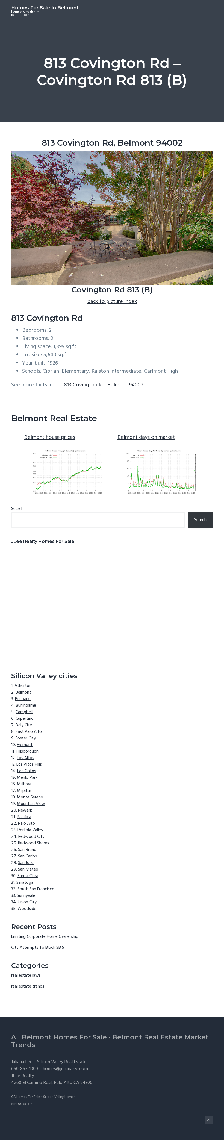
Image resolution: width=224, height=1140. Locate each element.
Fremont (25, 744)
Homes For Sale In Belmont (44, 7)
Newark (25, 810)
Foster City (26, 738)
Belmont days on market (146, 437)
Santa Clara (27, 876)
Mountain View (31, 803)
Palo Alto (26, 823)
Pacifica (24, 817)
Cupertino (25, 718)
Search (17, 508)
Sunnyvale (26, 895)
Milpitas (24, 790)
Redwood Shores (33, 843)
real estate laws (26, 975)
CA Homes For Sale (25, 1097)
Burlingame (26, 705)
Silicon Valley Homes (59, 1097)
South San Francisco (35, 889)
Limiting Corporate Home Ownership (44, 936)
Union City (27, 902)
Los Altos (25, 758)
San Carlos (27, 856)
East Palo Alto (29, 731)
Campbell (24, 712)
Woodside (26, 908)
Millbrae (24, 784)
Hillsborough (27, 751)
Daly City (24, 725)
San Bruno (27, 849)
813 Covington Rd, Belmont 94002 (103, 385)
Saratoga (24, 882)
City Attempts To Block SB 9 (37, 947)
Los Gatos (26, 771)
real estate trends (27, 986)
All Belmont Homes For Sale (59, 1037)
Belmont (23, 692)
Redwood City (31, 836)
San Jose (26, 862)
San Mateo (28, 869)
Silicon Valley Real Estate (62, 1062)
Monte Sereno (30, 797)
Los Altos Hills (29, 764)
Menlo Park (27, 777)
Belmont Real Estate (54, 418)
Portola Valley (30, 830)
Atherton (22, 685)
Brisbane (23, 699)
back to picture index (112, 301)
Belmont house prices (49, 437)
